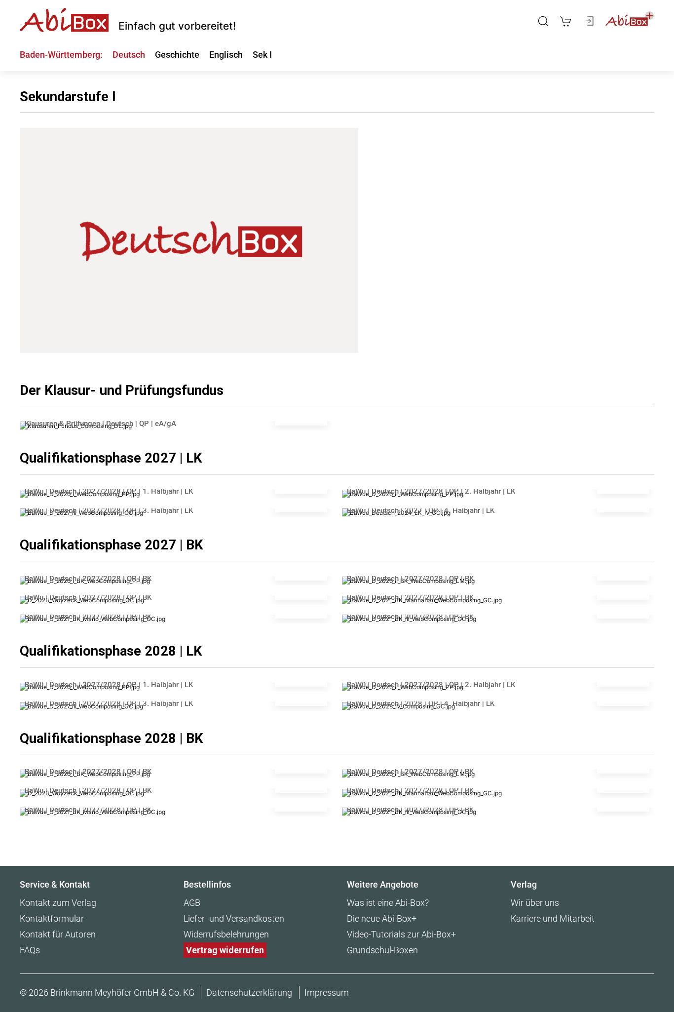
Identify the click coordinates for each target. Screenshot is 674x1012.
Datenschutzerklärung (249, 992)
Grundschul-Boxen (382, 950)
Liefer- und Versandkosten (234, 918)
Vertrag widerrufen (225, 950)
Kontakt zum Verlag (58, 902)
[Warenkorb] (565, 21)
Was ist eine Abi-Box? (388, 902)
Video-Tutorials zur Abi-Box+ (401, 934)
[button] (543, 21)
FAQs (30, 950)
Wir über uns (535, 902)
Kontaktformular (52, 918)
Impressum (326, 992)
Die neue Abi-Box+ (381, 918)
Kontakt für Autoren (58, 934)
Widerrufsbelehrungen (226, 934)
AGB (192, 902)
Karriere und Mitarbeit (553, 918)
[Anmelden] (588, 21)
